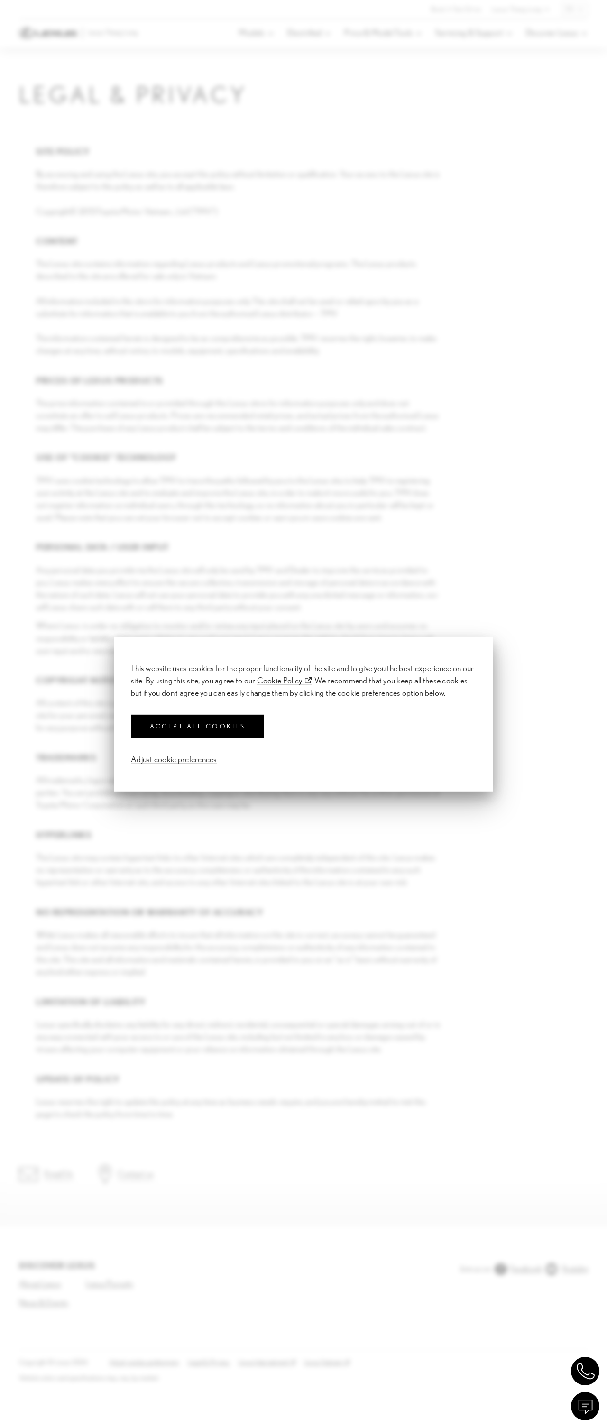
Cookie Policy (280, 680)
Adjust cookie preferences (174, 759)
